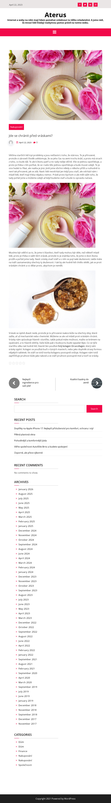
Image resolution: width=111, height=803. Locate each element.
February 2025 (27, 521)
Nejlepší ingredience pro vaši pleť (30, 382)
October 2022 (26, 627)
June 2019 (24, 696)
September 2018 (28, 714)
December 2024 (27, 530)
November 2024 (28, 535)
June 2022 (24, 641)
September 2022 (28, 631)
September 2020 (28, 673)
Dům (21, 742)
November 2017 (28, 723)
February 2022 (27, 650)
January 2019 (26, 700)
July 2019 (24, 691)
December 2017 (27, 719)
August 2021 (26, 663)
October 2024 (26, 539)
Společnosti (25, 765)
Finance (23, 751)
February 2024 (27, 567)
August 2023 (26, 595)
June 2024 (24, 553)
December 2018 (27, 705)
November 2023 (28, 581)
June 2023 (24, 604)
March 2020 (25, 682)
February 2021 (27, 668)
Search (20, 399)
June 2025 (24, 503)
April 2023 (24, 613)
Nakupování (16, 126)
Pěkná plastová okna (24, 434)
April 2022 (24, 645)
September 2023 (28, 590)
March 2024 (25, 562)
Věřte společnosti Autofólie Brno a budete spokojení (40, 446)
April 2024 (24, 558)
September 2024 (28, 544)
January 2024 (26, 572)
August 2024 (26, 549)
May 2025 (24, 507)
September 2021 (28, 659)
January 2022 (26, 654)
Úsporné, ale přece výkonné (28, 452)
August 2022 (26, 636)
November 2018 (28, 709)
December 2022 (27, 622)
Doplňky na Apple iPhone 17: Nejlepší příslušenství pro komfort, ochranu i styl (53, 428)
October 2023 (26, 585)
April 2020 (24, 677)
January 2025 (26, 526)
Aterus (55, 14)
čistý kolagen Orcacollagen (71, 346)
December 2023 (27, 576)
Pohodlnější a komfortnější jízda (30, 440)
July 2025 (24, 498)
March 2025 (25, 516)
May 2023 (24, 608)
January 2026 (26, 489)
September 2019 (28, 686)
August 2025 (26, 493)
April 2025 (24, 512)
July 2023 (24, 599)
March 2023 (25, 618)
